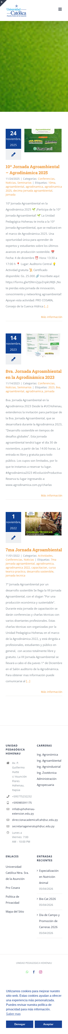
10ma (51, 182)
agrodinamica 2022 (18, 567)
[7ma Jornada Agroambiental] (43, 523)
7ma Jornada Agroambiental (37, 523)
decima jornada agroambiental (32, 190)
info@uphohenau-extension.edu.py (21, 811)
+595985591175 (21, 802)
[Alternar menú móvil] (60, 9)
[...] (46, 306)
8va (58, 387)
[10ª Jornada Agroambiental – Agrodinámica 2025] (43, 140)
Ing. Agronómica (47, 754)
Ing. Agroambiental (49, 760)
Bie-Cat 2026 (47, 899)
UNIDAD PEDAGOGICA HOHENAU (34, 963)
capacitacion (39, 567)
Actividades (45, 555)
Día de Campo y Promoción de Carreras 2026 (49, 921)
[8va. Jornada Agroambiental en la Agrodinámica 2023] (43, 345)
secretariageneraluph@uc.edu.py (21, 826)
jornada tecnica (15, 575)
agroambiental (15, 186)
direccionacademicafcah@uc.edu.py (21, 820)
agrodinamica (34, 186)
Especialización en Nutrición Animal (49, 877)
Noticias (11, 182)
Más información (51, 317)
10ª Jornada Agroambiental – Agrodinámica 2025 (37, 140)
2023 (51, 387)
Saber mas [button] (13, 1013)
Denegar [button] (19, 1024)
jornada (10, 194)
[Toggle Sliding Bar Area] (3, 3)
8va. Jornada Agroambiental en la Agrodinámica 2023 (37, 345)
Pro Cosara (13, 888)
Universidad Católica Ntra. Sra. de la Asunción (17, 873)
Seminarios (24, 182)
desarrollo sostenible (40, 571)
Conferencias (46, 178)
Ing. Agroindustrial (49, 766)
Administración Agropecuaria (46, 782)
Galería (48, 140)
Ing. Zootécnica (46, 773)
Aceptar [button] (48, 1024)
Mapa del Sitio (15, 911)
